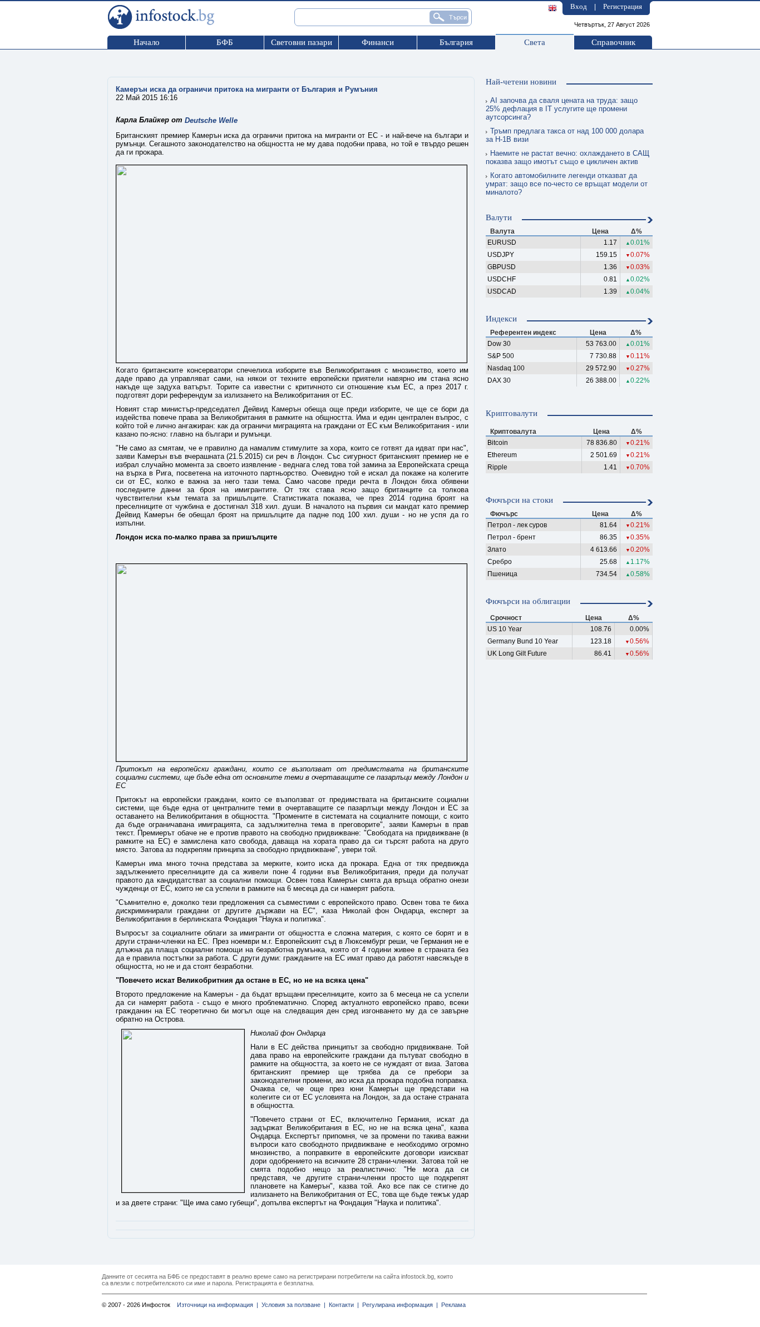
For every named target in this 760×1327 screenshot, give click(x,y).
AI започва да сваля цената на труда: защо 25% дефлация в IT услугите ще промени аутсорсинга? (562, 108)
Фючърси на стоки (519, 500)
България (456, 42)
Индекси (501, 318)
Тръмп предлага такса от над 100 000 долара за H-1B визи (565, 135)
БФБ (224, 42)
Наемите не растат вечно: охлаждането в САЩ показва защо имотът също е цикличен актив (567, 157)
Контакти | (342, 1304)
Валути (499, 217)
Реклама (452, 1304)
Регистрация (622, 6)
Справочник (613, 42)
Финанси (378, 42)
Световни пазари (301, 42)
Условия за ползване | (291, 1304)
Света (534, 42)
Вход (578, 6)
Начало (147, 42)
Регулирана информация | (398, 1304)
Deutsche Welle (211, 120)
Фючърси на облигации (528, 601)
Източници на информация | (217, 1304)
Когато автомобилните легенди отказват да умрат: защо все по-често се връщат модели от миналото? (567, 183)
